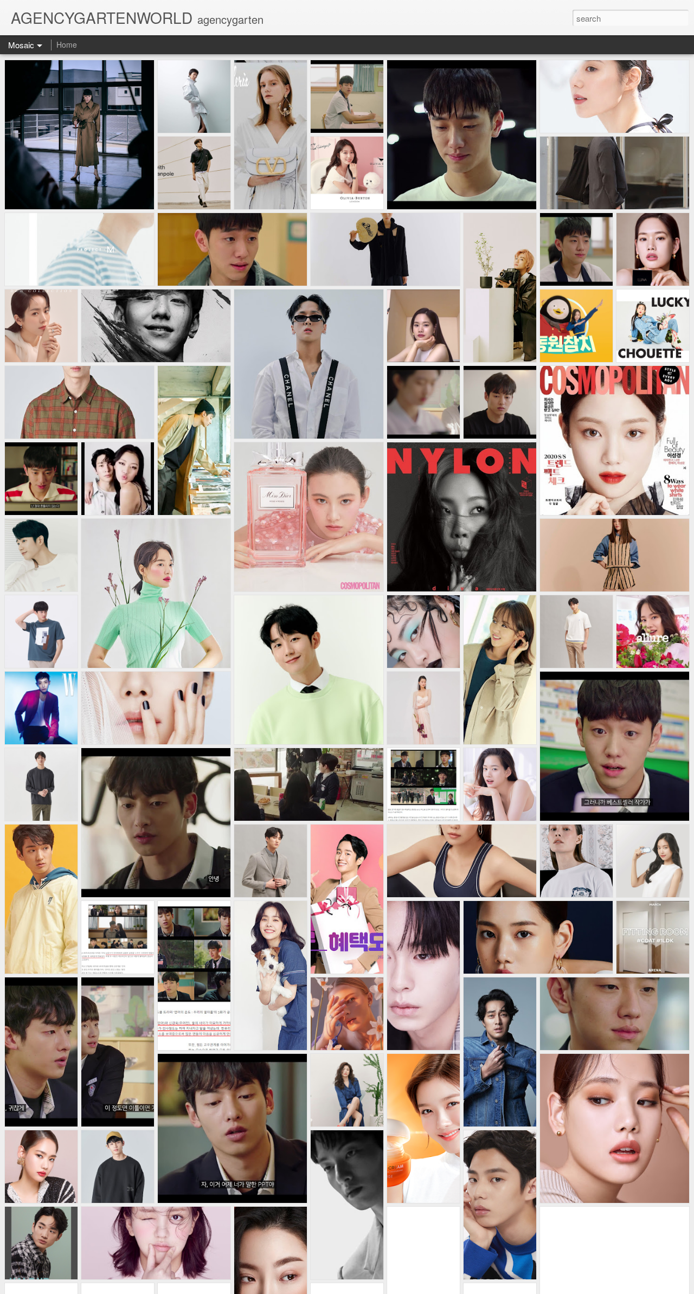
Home (66, 44)
